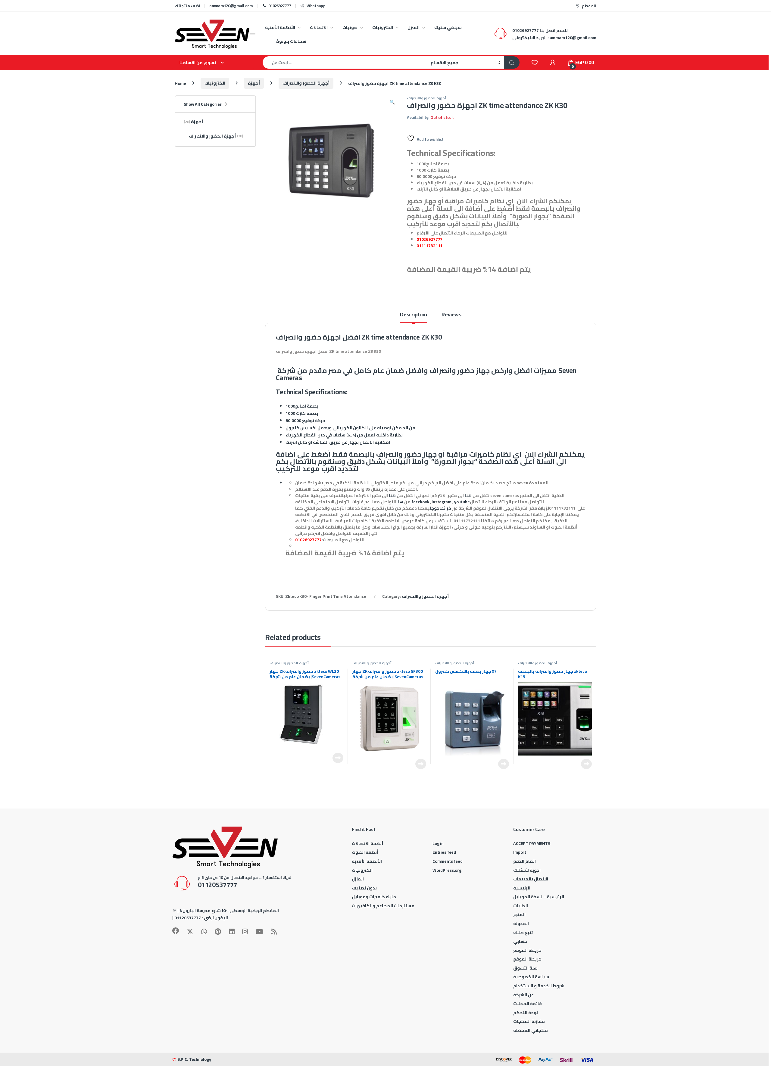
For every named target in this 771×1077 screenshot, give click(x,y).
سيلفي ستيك (448, 27)
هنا (468, 495)
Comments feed (447, 861)
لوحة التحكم (525, 1012)
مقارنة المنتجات (529, 1021)
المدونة (521, 923)
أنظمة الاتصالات (367, 843)
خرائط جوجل (440, 508)
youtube (462, 502)
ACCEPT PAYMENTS (531, 843)
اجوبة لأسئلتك (527, 870)
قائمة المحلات (527, 1003)
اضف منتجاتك (187, 5)
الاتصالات (319, 27)
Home (180, 83)
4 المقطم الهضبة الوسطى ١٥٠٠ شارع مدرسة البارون (229, 910)
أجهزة (254, 83)
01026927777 (279, 5)
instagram (441, 502)
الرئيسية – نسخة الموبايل (538, 897)
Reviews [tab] (451, 315)
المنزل (413, 27)
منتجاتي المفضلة (530, 1030)
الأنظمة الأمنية (280, 27)
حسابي (520, 941)
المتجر (519, 914)
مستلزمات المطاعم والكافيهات (383, 906)
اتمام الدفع (524, 861)
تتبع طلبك (523, 932)
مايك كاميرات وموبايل (374, 897)
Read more (337, 758)
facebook (420, 502)
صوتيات (349, 27)
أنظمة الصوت (365, 852)
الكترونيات (382, 27)
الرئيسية (521, 888)
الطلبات (520, 906)
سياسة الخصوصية (531, 977)
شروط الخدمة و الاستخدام (538, 986)
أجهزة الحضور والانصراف (305, 83)
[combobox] (345, 62)
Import (519, 852)
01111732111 (429, 246)
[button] (392, 102)
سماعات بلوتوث (291, 41)
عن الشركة (523, 995)
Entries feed (444, 852)
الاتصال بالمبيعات (530, 879)
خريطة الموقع (527, 950)
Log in (438, 843)
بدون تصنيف (364, 888)
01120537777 (187, 918)
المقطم (589, 5)
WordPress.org (446, 870)
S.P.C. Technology (194, 1059)
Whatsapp (316, 5)
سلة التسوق (525, 968)
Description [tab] (413, 315)
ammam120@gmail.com (231, 5)
